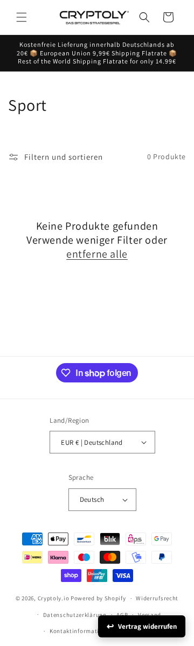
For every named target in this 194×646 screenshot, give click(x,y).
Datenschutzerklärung (75, 615)
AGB (122, 615)
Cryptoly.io (54, 598)
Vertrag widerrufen (147, 626)
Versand (149, 615)
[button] (21, 17)
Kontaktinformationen (81, 631)
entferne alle (97, 254)
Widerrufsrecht (157, 598)
